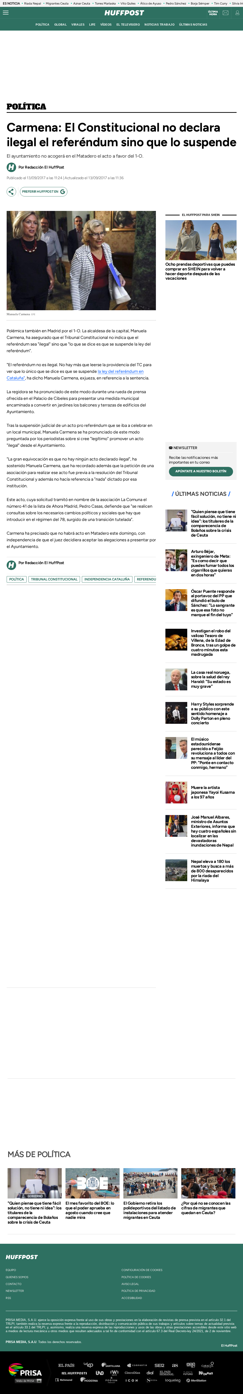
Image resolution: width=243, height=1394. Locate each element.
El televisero (128, 24)
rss (8, 1298)
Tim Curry (220, 3)
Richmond (66, 1380)
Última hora (213, 13)
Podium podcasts (112, 1380)
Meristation (197, 1380)
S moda (153, 1380)
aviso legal (130, 1284)
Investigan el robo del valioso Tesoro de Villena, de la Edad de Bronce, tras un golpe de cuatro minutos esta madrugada (213, 642)
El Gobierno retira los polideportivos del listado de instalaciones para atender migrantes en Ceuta (149, 1210)
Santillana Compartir (139, 1365)
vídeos (106, 24)
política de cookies (136, 1277)
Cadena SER (160, 1365)
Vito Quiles (128, 3)
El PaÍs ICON (133, 1380)
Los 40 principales (92, 1365)
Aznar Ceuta (81, 3)
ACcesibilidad (132, 1298)
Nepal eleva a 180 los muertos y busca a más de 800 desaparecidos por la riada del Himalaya (212, 871)
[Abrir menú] (6, 13)
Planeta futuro (186, 1373)
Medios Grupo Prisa (27, 1381)
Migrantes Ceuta (57, 3)
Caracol (208, 1365)
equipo (11, 1270)
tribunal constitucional (54, 579)
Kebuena (203, 1373)
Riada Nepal (32, 3)
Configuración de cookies (142, 1270)
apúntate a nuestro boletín (200, 471)
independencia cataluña (107, 579)
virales (77, 24)
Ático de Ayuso (150, 3)
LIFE (92, 24)
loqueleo (174, 1380)
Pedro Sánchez (176, 3)
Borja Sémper (200, 3)
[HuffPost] (22, 1256)
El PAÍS (69, 1365)
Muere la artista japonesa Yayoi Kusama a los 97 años (213, 792)
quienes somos (17, 1277)
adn (190, 1365)
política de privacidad (138, 1291)
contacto (13, 1284)
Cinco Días (133, 1373)
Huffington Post (75, 1373)
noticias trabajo (159, 24)
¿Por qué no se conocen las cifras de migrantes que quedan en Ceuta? (205, 1208)
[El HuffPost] (124, 12)
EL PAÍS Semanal (169, 1373)
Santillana (114, 1365)
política (42, 24)
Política (26, 107)
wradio (115, 1373)
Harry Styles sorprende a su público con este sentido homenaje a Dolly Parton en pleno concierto (212, 713)
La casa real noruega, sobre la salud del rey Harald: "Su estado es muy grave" (211, 679)
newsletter (15, 1291)
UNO (102, 1373)
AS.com (174, 1365)
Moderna (89, 1380)
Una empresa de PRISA (27, 1369)
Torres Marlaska (105, 3)
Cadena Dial (152, 1373)
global (60, 24)
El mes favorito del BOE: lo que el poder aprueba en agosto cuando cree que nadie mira (89, 1210)
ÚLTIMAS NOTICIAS (193, 24)
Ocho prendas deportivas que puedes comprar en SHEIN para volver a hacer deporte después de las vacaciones (200, 271)
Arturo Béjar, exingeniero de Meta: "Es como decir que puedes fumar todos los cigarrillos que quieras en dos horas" (212, 563)
